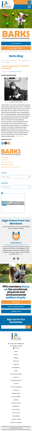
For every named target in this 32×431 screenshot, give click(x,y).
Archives (16, 400)
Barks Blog (4, 160)
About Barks (5, 157)
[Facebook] (2, 143)
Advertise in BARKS (7, 162)
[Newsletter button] (28, 327)
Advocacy (16, 361)
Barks (16, 371)
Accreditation (16, 367)
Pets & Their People (16, 374)
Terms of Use (16, 413)
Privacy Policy (16, 409)
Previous (14, 259)
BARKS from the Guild (16, 71)
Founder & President (16, 422)
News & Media (16, 396)
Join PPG (16, 383)
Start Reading (16, 43)
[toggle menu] (29, 6)
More (21, 254)
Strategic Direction (16, 380)
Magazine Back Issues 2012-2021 (10, 167)
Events (16, 354)
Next (18, 259)
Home (16, 351)
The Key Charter (16, 403)
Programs (16, 364)
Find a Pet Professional (16, 307)
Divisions (16, 358)
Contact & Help (16, 419)
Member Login (16, 311)
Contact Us (16, 390)
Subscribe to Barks (16, 48)
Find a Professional (16, 387)
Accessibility (16, 416)
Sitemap (20, 428)
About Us (16, 377)
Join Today (16, 302)
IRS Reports (16, 406)
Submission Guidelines (7, 165)
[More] (8, 143)
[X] (5, 143)
